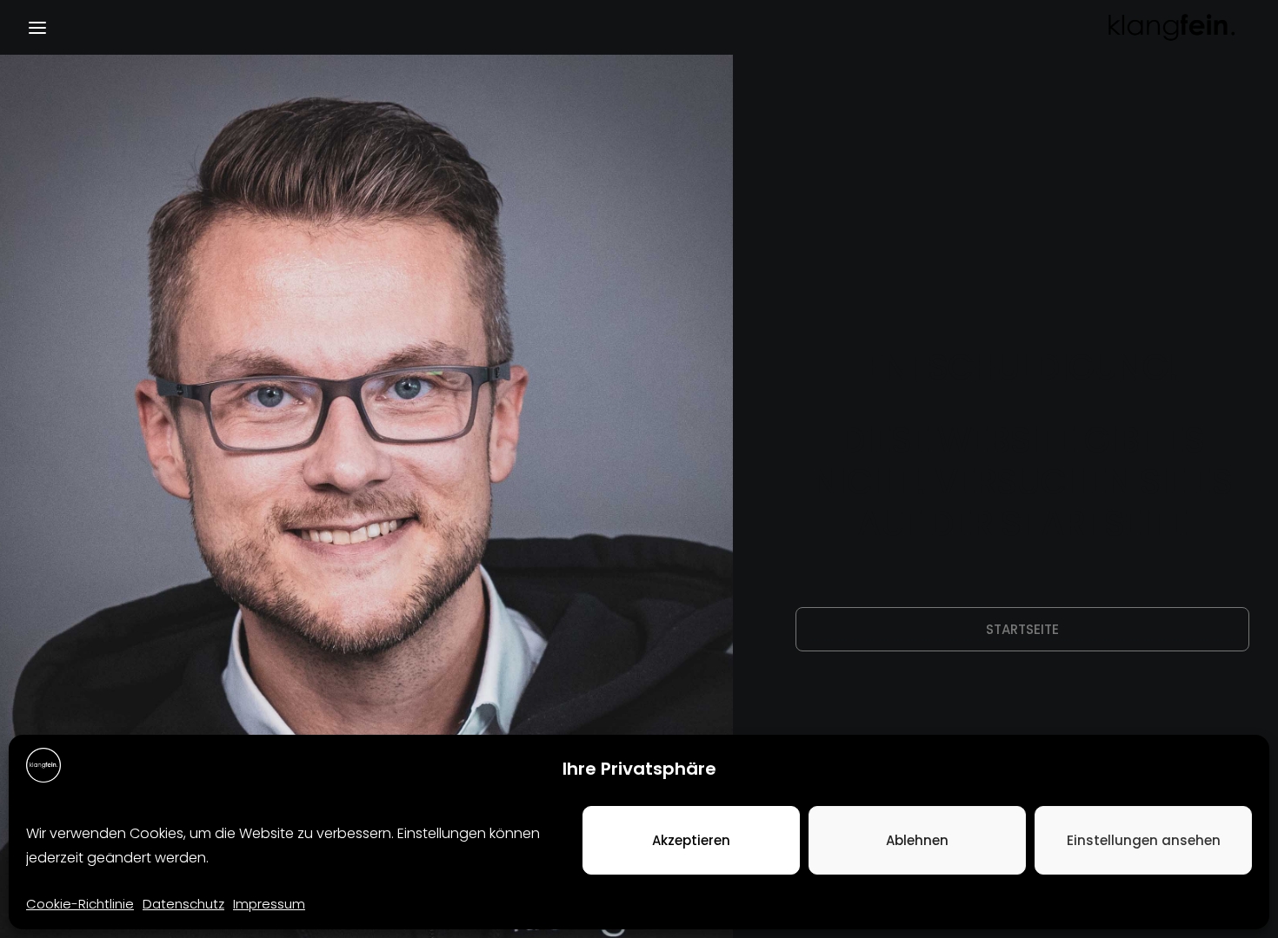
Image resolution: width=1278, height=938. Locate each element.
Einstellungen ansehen (1144, 840)
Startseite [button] (1022, 629)
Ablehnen (917, 840)
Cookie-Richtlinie (80, 904)
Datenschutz (183, 904)
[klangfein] (1171, 27)
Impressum (269, 904)
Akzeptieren (691, 840)
